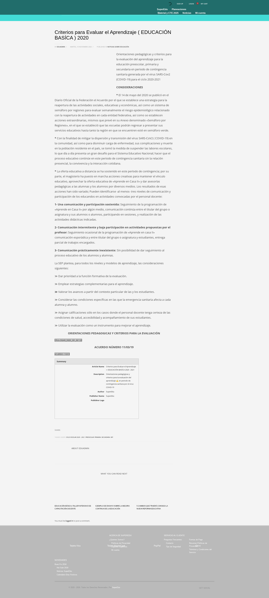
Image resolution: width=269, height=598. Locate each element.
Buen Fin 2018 (60, 564)
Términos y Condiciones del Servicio (200, 550)
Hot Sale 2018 (62, 568)
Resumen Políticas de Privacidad (198, 544)
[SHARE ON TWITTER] (57, 434)
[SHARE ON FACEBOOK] (62, 434)
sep (112, 437)
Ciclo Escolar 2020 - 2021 (75, 437)
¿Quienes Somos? (116, 540)
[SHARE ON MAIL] (76, 434)
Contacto (169, 543)
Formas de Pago (196, 540)
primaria (98, 437)
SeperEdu (116, 587)
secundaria (106, 437)
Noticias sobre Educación (118, 47)
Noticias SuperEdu (64, 571)
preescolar (89, 437)
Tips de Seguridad (173, 547)
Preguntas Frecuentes (173, 540)
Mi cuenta (115, 550)
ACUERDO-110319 (62, 354)
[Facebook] (212, 588)
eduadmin (61, 47)
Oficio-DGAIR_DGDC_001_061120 (68, 340)
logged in (70, 521)
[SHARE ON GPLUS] (66, 434)
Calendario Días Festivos (67, 575)
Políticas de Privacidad (120, 543)
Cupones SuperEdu (119, 547)
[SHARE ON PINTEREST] (71, 434)
